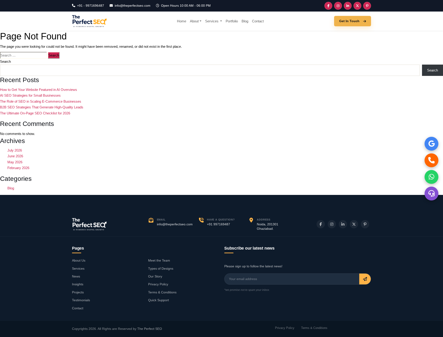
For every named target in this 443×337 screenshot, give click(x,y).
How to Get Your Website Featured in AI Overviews (38, 90)
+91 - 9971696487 (90, 5)
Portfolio (232, 21)
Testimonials (81, 300)
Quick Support (158, 300)
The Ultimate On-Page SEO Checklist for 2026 (35, 113)
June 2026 (15, 156)
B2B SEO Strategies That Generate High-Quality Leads (41, 107)
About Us (78, 260)
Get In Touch (349, 21)
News (76, 276)
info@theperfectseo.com (132, 5)
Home (181, 21)
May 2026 (14, 162)
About (194, 21)
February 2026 (18, 168)
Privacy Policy (158, 284)
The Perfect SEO (149, 329)
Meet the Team (159, 260)
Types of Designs (160, 268)
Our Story (155, 276)
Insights (77, 284)
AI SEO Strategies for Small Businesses (30, 95)
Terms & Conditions (162, 292)
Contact (258, 21)
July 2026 (14, 150)
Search (5, 61)
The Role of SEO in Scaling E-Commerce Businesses (40, 101)
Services (212, 21)
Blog (245, 21)
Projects (78, 292)
